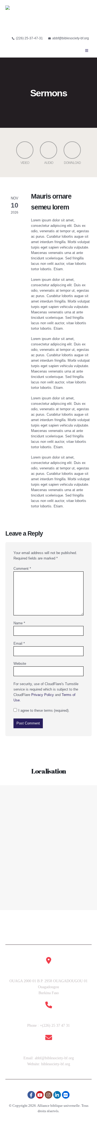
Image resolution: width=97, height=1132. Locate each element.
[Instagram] (48, 1095)
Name (19, 623)
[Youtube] (40, 1095)
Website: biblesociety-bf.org (48, 1064)
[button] (87, 50)
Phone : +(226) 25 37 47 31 (48, 1025)
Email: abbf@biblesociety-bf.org (48, 1058)
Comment (22, 569)
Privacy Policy (42, 695)
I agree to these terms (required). (44, 710)
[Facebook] (31, 1095)
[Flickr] (66, 1095)
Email (19, 643)
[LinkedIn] (57, 1095)
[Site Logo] (22, 19)
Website (19, 664)
